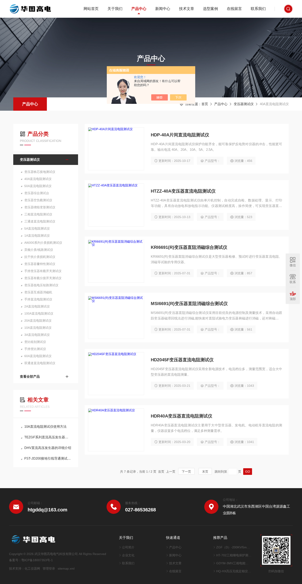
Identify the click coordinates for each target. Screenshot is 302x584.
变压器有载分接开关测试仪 (42, 278)
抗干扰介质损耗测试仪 (39, 257)
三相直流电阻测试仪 (38, 214)
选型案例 (210, 9)
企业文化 (128, 555)
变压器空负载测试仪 (38, 200)
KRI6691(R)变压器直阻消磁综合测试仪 (189, 247)
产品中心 (138, 9)
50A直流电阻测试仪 (38, 186)
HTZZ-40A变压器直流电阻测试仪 (183, 191)
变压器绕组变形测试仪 (39, 207)
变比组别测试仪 (35, 342)
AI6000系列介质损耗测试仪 (43, 242)
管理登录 (49, 568)
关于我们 (114, 9)
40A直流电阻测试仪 (38, 179)
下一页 (186, 471)
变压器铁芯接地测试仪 (39, 172)
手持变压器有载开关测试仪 (42, 271)
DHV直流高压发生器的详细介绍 (47, 448)
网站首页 (91, 9)
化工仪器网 (32, 568)
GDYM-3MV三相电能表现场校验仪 (233, 563)
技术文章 (186, 9)
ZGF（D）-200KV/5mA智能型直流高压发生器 (233, 547)
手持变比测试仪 (35, 349)
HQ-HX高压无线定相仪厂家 (233, 571)
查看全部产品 (30, 376)
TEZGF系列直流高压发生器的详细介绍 (47, 437)
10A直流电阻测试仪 (38, 327)
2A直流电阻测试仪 (37, 306)
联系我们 (258, 9)
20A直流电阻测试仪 (38, 320)
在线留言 (234, 9)
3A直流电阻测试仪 (37, 334)
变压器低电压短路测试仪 (41, 285)
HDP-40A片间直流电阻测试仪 (180, 134)
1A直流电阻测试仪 (37, 235)
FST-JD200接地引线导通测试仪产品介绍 (47, 458)
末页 (205, 471)
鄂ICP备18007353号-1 (37, 560)
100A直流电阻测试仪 (38, 313)
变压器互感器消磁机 (38, 292)
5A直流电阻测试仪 (37, 228)
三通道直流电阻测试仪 (39, 221)
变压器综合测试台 (36, 193)
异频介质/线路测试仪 (38, 249)
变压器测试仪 (244, 104)
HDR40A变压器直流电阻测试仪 (181, 416)
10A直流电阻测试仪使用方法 (45, 426)
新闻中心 (162, 9)
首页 (204, 104)
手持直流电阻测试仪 (38, 299)
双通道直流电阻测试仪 (39, 363)
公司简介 (128, 547)
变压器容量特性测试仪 (39, 264)
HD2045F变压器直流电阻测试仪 (182, 359)
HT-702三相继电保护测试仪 (233, 555)
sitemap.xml (66, 568)
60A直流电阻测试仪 (38, 356)
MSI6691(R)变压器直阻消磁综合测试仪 (189, 303)
